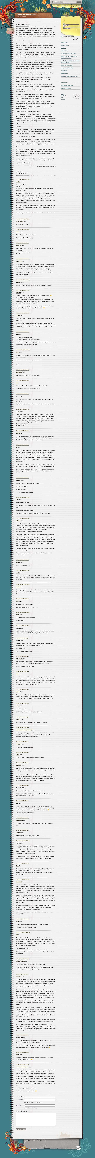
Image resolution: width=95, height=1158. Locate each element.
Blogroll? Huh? (64, 82)
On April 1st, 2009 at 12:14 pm (22, 612)
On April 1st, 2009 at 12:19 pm (22, 625)
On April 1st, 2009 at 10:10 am (22, 259)
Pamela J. (18, 976)
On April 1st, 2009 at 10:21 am (22, 290)
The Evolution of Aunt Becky (67, 85)
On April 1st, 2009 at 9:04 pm (22, 830)
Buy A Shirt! (63, 48)
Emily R (18, 832)
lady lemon (19, 658)
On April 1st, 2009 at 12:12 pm (22, 393)
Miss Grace (19, 372)
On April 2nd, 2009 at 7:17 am (22, 879)
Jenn (17, 865)
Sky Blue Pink (64, 70)
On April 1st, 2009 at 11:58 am (22, 598)
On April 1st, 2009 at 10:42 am (22, 349)
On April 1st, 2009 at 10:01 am (22, 179)
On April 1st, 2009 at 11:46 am (22, 518)
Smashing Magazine (78, 1148)
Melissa (18, 719)
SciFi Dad (18, 587)
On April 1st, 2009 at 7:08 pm (22, 785)
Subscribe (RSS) (64, 42)
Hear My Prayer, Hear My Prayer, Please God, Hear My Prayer (70, 61)
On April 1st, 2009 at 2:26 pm (22, 717)
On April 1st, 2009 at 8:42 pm (22, 817)
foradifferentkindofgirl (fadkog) (24, 730)
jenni (17, 334)
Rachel (18, 411)
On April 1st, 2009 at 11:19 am (22, 444)
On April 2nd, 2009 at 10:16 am (23, 932)
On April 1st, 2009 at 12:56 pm (22, 584)
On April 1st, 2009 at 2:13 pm (22, 703)
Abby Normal (46, 166)
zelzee (17, 614)
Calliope (18, 315)
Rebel (17, 352)
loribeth (18, 562)
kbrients (18, 282)
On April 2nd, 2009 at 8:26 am (22, 919)
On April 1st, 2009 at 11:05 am (22, 243)
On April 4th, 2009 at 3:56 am (22, 1064)
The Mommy (19, 261)
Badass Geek (19, 221)
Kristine (18, 521)
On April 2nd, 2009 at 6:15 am (22, 863)
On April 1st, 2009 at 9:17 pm (22, 800)
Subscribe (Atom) (65, 45)
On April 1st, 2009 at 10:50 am (22, 369)
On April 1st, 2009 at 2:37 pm (22, 727)
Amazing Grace (64, 73)
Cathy (17, 674)
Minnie (17, 232)
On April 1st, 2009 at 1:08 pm (22, 656)
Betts (17, 921)
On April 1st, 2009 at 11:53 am (22, 570)
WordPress (63, 99)
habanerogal (19, 820)
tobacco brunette (20, 961)
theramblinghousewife (22, 1067)
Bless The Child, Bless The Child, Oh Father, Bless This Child (69, 57)
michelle (18, 480)
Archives (77, 6)
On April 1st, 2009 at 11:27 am (22, 477)
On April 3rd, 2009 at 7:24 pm (22, 1052)
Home (57, 6)
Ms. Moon (18, 245)
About (67, 6)
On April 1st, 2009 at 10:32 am (22, 313)
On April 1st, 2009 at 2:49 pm (22, 741)
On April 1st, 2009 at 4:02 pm (22, 762)
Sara (17, 601)
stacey (18, 692)
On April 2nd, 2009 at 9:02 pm (22, 974)
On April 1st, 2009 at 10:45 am (22, 219)
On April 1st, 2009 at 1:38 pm (22, 638)
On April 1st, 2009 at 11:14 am (22, 409)
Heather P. (18, 744)
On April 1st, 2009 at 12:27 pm (22, 497)
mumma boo (19, 1037)
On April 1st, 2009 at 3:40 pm (22, 752)
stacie (17, 1054)
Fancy (17, 754)
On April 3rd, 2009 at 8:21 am (22, 1035)
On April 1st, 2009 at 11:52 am (22, 559)
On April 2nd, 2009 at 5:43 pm (22, 958)
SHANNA (18, 292)
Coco (17, 706)
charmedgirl (19, 882)
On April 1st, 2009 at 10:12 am (22, 279)
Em (17, 499)
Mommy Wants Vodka (26, 15)
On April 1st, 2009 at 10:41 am (22, 332)
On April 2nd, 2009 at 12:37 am (23, 840)
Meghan (18, 573)
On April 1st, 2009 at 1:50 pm (22, 689)
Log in (62, 94)
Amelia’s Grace (23, 24)
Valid (63, 95)
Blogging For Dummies (66, 88)
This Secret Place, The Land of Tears (69, 76)
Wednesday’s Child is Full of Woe (68, 53)
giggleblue (18, 765)
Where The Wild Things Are (67, 65)
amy (17, 383)
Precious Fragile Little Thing (67, 67)
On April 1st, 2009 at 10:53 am (22, 229)
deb (17, 935)
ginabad (18, 182)
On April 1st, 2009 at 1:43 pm (22, 671)
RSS (24, 1148)
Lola (17, 803)
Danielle (18, 433)
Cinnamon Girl (52, 166)
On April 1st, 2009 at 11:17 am (22, 430)
